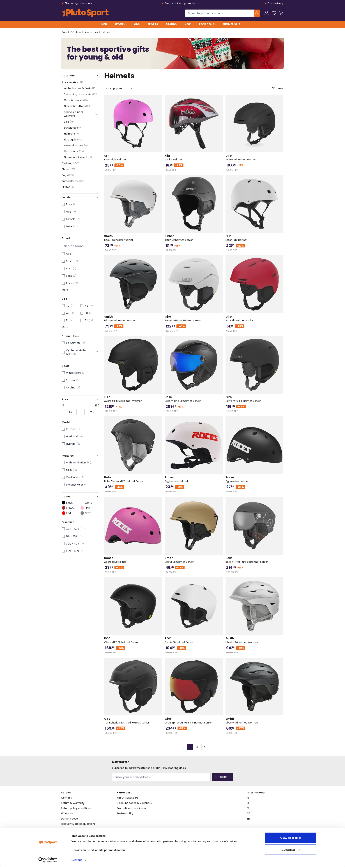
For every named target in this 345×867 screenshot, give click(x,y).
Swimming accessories (80, 94)
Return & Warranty (72, 803)
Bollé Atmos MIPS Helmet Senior (124, 479)
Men (104, 24)
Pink (87, 508)
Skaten (70, 380)
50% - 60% (72, 551)
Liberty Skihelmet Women (242, 640)
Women (120, 24)
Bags (68, 175)
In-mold (71, 429)
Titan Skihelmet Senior (179, 238)
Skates (68, 187)
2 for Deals (207, 24)
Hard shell (72, 436)
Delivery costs (70, 818)
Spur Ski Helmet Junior (239, 318)
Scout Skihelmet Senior (118, 238)
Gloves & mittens (77, 106)
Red (68, 513)
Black (69, 502)
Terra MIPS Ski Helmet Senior (243, 399)
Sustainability (125, 813)
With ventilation (76, 462)
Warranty (67, 813)
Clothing (71, 163)
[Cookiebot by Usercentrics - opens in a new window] (47, 860)
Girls (68, 211)
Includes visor (74, 484)
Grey (88, 513)
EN (248, 818)
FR (248, 808)
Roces (70, 283)
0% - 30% (72, 536)
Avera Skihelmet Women (241, 157)
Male (69, 226)
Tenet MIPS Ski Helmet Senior (183, 318)
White (88, 502)
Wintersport (73, 373)
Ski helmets (73, 343)
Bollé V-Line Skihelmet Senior (183, 399)
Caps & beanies (76, 100)
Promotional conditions (131, 808)
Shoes (68, 169)
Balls (69, 122)
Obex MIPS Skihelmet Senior (121, 640)
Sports (153, 24)
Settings (77, 859)
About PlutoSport (127, 798)
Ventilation (73, 477)
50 (86, 313)
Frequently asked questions (78, 824)
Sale (64, 32)
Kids (137, 24)
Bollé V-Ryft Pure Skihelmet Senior (247, 560)
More (65, 290)
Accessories (91, 32)
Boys (69, 204)
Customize (288, 849)
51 (67, 320)
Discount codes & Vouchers (134, 803)
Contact (66, 798)
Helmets (106, 32)
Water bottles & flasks (80, 88)
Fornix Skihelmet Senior (179, 640)
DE (248, 813)
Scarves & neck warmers (81, 114)
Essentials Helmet (115, 157)
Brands (171, 24)
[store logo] (85, 13)
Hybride (70, 444)
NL (248, 798)
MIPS (69, 470)
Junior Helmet (173, 157)
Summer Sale (231, 24)
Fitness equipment (78, 157)
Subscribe (222, 777)
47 (68, 306)
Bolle (69, 276)
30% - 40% (72, 543)
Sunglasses (73, 127)
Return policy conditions (76, 808)
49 (68, 313)
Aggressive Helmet (176, 479)
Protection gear (76, 145)
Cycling (70, 387)
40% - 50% (72, 529)
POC (69, 268)
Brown (70, 508)
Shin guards (74, 151)
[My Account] (266, 13)
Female (70, 219)
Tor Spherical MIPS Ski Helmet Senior (126, 720)
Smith (69, 261)
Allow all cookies (290, 837)
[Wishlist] (274, 13)
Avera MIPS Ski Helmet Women (123, 399)
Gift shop (75, 32)
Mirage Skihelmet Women (120, 318)
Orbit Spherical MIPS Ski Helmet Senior (188, 720)
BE (248, 803)
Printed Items (73, 181)
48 (86, 306)
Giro (68, 254)
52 (86, 320)
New (188, 24)
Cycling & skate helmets (76, 352)
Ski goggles (73, 139)
